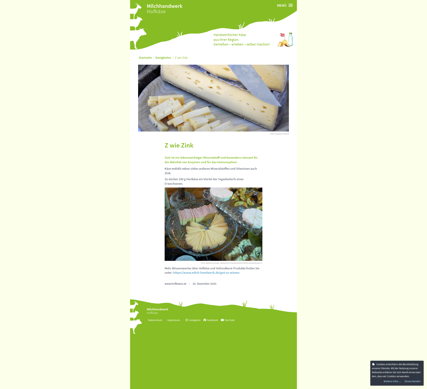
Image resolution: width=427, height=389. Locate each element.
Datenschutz (155, 320)
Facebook (212, 320)
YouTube (230, 320)
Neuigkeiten (163, 58)
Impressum (173, 320)
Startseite (145, 58)
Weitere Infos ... (392, 381)
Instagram (194, 320)
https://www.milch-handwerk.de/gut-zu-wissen (206, 272)
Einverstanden (412, 381)
